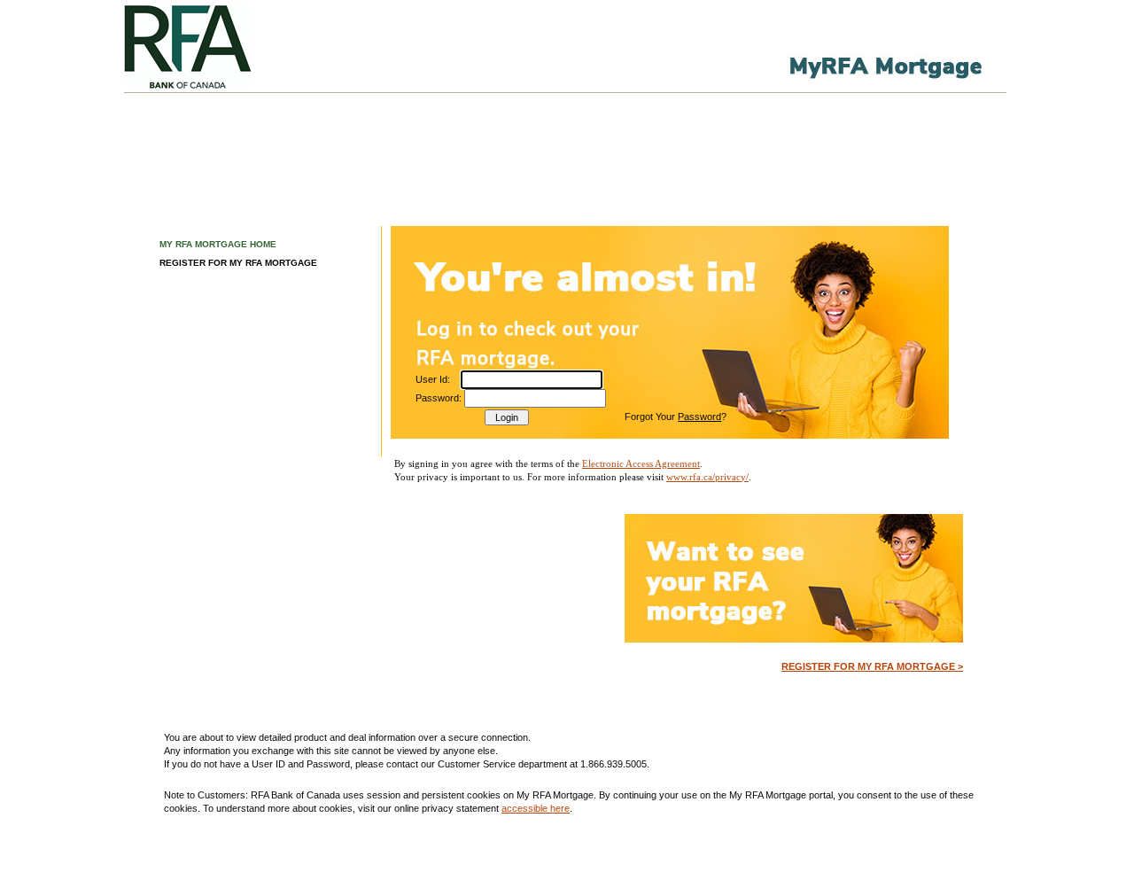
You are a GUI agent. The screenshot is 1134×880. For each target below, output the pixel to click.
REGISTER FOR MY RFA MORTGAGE (238, 263)
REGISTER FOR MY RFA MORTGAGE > (872, 666)
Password (699, 416)
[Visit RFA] (245, 46)
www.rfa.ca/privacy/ (707, 476)
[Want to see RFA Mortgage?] (794, 639)
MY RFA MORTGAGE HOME (217, 244)
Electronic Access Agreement (641, 463)
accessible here (535, 808)
